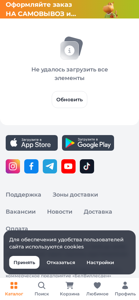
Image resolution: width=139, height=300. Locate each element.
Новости (59, 211)
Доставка (98, 211)
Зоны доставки (75, 194)
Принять (24, 262)
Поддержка (23, 194)
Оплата (17, 228)
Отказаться (61, 262)
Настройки (100, 262)
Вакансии (21, 211)
